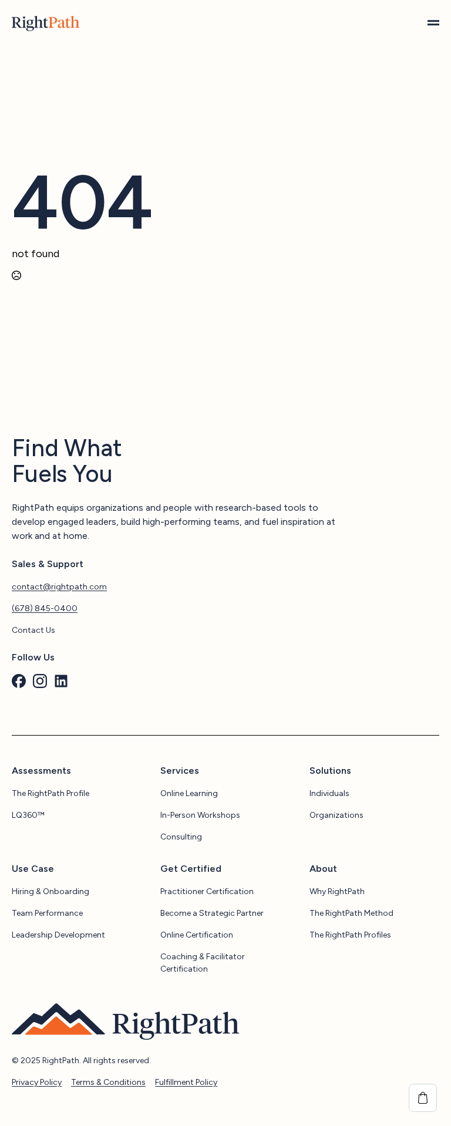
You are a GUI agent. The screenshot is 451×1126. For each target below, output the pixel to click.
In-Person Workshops (200, 815)
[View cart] (423, 1098)
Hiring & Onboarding (50, 891)
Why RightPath (337, 891)
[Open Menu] (433, 23)
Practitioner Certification (207, 891)
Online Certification (196, 935)
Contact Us (33, 630)
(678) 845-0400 (45, 608)
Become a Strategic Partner (212, 913)
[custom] (19, 681)
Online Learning (189, 793)
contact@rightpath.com (59, 587)
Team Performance (47, 913)
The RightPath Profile (50, 793)
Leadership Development (58, 935)
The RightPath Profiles (350, 935)
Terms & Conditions (108, 1082)
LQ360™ (28, 815)
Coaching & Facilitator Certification (202, 963)
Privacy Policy (37, 1082)
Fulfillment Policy (186, 1082)
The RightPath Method (351, 913)
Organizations (336, 815)
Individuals (329, 793)
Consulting (181, 837)
